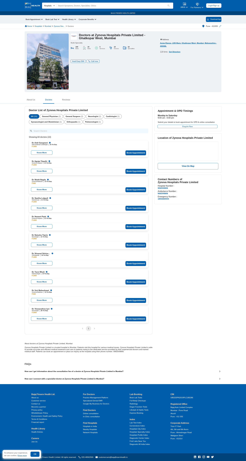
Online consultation (91, 413)
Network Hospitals (90, 432)
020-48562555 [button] (87, 457)
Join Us (34, 442)
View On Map (188, 166)
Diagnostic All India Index (140, 444)
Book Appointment (33, 19)
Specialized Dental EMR (92, 401)
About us (35, 398)
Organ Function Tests (138, 407)
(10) (34, 116)
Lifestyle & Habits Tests (139, 410)
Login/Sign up (213, 6)
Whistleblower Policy (39, 413)
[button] (220, 26)
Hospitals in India (90, 426)
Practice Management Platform (95, 398)
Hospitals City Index (138, 429)
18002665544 (163, 199)
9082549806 (163, 188)
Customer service (38, 401)
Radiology (134, 404)
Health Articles (37, 432)
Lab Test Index (136, 423)
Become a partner (38, 407)
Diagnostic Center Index (139, 438)
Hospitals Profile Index (139, 435)
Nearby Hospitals (90, 429)
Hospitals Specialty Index (140, 432)
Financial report (37, 422)
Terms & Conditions (39, 419)
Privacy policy (36, 410)
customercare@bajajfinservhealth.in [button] (113, 457)
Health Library (68, 19)
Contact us (35, 404)
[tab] (31, 100)
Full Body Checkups (138, 401)
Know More (42, 153)
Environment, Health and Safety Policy (46, 416)
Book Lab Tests (136, 398)
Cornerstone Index (137, 426)
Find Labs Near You (138, 441)
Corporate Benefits (86, 19)
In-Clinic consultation (91, 417)
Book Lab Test (51, 19)
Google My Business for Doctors (96, 404)
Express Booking (136, 413)
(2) (51, 116)
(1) (113, 116)
